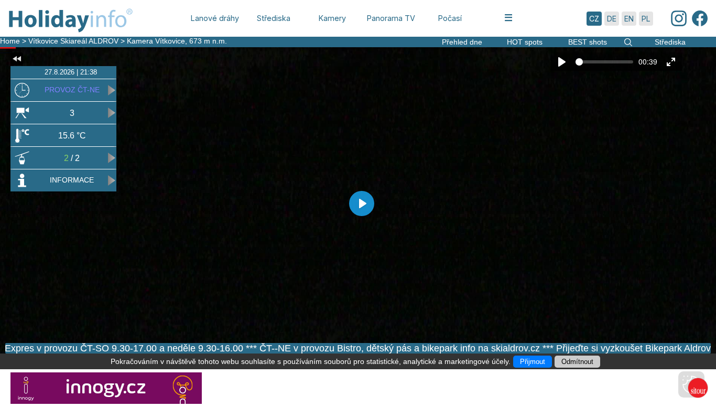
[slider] (604, 62)
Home (10, 41)
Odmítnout (577, 362)
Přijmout (532, 362)
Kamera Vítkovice (156, 41)
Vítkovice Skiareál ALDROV (73, 41)
